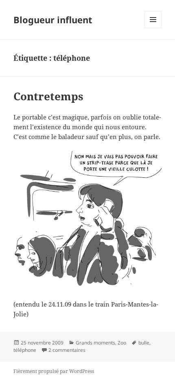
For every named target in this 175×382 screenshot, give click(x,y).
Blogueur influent (52, 19)
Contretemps (48, 96)
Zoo (122, 342)
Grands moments (95, 342)
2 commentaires (66, 350)
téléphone (24, 350)
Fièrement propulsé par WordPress (53, 371)
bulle (143, 342)
